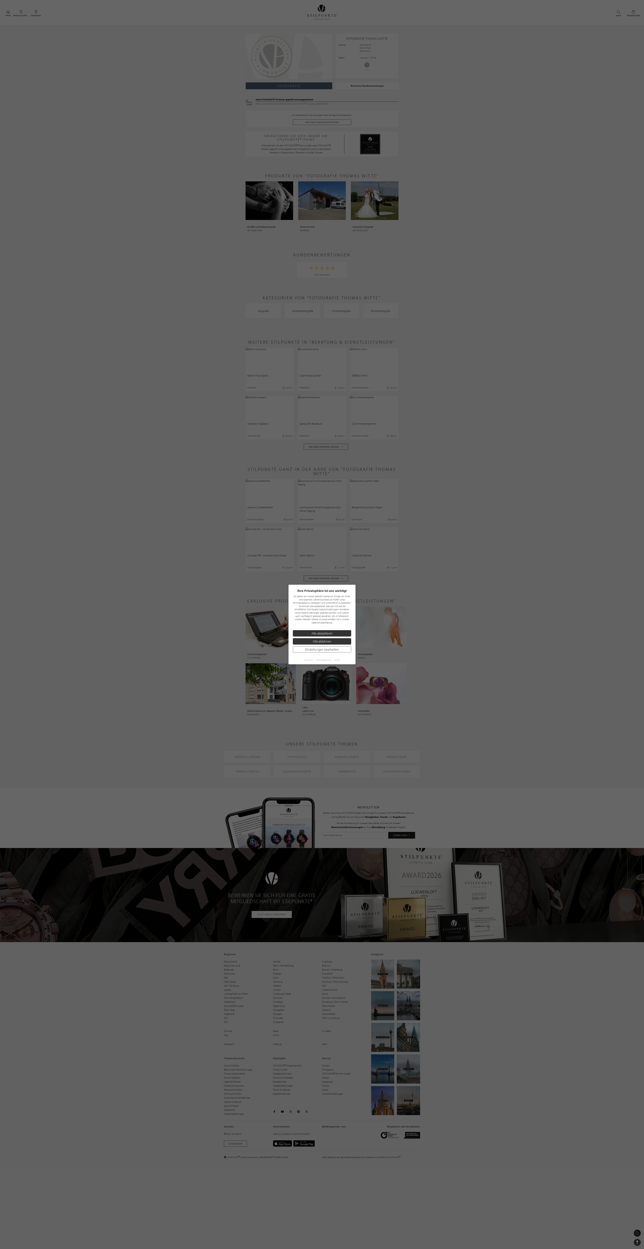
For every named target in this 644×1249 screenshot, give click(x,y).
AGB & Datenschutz (323, 660)
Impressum (308, 660)
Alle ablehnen (322, 641)
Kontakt (337, 660)
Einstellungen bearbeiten (322, 649)
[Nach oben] (637, 1242)
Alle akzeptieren (322, 633)
